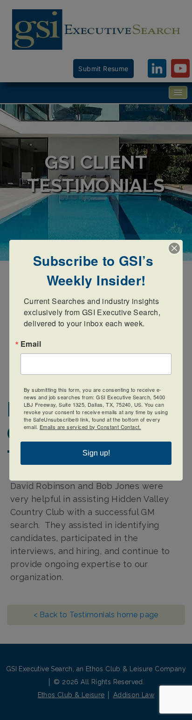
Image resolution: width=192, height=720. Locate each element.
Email (31, 344)
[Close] (174, 248)
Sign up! (96, 453)
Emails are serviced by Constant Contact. (90, 426)
